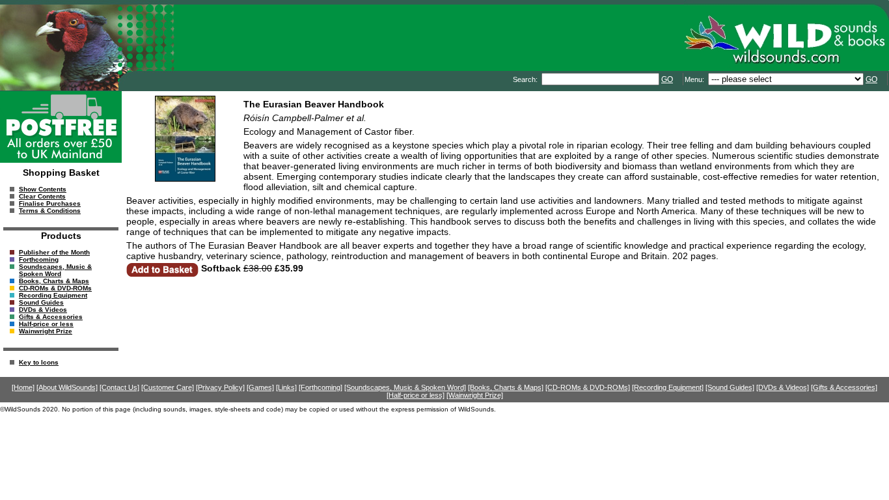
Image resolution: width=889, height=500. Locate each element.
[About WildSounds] (67, 387)
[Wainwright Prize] (474, 395)
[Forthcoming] (320, 387)
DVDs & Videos (43, 309)
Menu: (695, 79)
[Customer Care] (167, 387)
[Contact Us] (119, 387)
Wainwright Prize (45, 331)
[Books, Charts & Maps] (505, 387)
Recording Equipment (53, 295)
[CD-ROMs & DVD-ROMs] (587, 387)
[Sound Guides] (729, 387)
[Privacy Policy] (220, 387)
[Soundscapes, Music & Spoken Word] (405, 387)
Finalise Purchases (50, 203)
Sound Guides (41, 302)
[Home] (23, 387)
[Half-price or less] (415, 395)
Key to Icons (39, 362)
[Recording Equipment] (668, 387)
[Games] (260, 387)
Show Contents (42, 189)
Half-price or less (46, 323)
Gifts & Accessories (51, 316)
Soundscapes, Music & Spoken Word (55, 270)
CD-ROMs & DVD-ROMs (55, 288)
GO (667, 79)
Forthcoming (39, 259)
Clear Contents (42, 196)
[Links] (286, 387)
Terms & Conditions (50, 210)
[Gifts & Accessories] (844, 387)
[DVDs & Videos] (782, 387)
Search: (526, 79)
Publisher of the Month (54, 252)
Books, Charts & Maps (54, 281)
